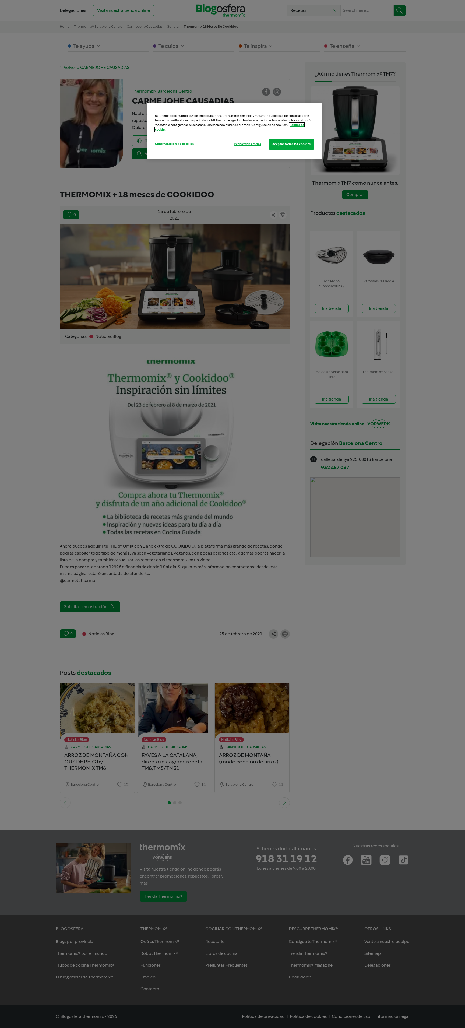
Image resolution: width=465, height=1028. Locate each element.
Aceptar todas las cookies (291, 144)
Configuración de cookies (174, 144)
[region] (234, 131)
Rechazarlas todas (247, 144)
